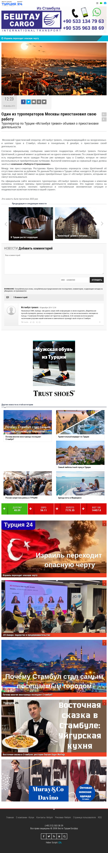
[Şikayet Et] (100, 322)
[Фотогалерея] (105, 3)
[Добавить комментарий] (44, 102)
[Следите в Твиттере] (48, 836)
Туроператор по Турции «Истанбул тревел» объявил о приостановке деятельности (50, 125)
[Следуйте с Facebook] (43, 836)
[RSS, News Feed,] (54, 836)
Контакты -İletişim (44, 817)
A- (104, 119)
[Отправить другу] (34, 102)
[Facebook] (23, 102)
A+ (104, 114)
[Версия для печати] (39, 102)
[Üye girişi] (59, 836)
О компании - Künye (25, 817)
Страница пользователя (84, 817)
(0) (33, 322)
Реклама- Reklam (63, 817)
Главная (10, 817)
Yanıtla (25, 322)
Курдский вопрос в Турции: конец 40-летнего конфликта (32, 38)
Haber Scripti (52, 842)
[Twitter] (28, 102)
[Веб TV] (101, 3)
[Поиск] (64, 836)
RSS (100, 817)
